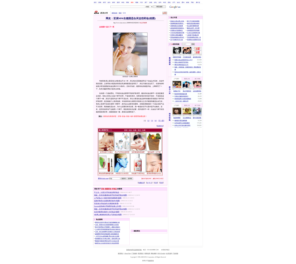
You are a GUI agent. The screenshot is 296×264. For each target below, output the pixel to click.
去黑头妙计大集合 (106, 152)
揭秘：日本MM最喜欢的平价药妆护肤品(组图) (110, 195)
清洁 (139, 130)
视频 (136, 2)
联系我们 (141, 253)
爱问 (183, 2)
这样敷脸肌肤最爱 (138, 152)
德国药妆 (108, 189)
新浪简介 (120, 253)
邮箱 (187, 2)
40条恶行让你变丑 (122, 173)
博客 (127, 2)
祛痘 (130, 130)
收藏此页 (141, 183)
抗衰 (143, 130)
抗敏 (134, 130)
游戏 (150, 2)
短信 (178, 2)
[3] (152, 121)
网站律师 (154, 253)
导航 (192, 2)
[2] (148, 121)
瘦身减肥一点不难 (154, 152)
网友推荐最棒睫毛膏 (106, 173)
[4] (156, 121)
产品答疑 (175, 253)
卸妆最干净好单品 (138, 173)
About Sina (127, 253)
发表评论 (160, 126)
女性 (155, 2)
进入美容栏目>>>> (105, 130)
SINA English (161, 253)
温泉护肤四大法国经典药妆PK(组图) (107, 201)
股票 (118, 2)
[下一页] (161, 121)
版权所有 (151, 260)
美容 (120, 13)
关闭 (161, 183)
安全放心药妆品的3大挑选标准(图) (106, 203)
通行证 (198, 2)
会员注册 (169, 253)
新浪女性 (114, 13)
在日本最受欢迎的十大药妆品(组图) (107, 212)
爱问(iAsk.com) (103, 178)
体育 (104, 2)
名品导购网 (143, 23)
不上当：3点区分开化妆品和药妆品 (106, 192)
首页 (95, 2)
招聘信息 (147, 253)
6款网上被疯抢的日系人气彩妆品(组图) (108, 214)
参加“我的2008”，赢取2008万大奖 (152, 178)
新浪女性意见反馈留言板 (134, 250)
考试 (164, 2)
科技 (123, 2)
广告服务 (134, 253)
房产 (146, 2)
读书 (160, 2)
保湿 (125, 130)
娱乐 (109, 2)
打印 (155, 183)
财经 (113, 2)
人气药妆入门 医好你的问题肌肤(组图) (108, 198)
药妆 (103, 189)
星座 (169, 2)
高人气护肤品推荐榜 (122, 152)
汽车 (141, 2)
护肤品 (114, 189)
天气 (173, 2)
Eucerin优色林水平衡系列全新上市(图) (107, 206)
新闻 (99, 2)
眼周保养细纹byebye (154, 173)
